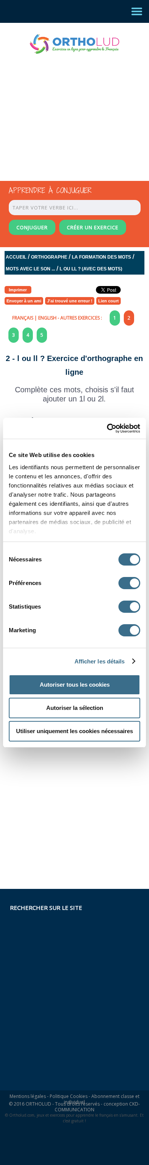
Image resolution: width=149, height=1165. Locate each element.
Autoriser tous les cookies (75, 684)
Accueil (16, 257)
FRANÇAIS (22, 318)
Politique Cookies (68, 1096)
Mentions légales (28, 1096)
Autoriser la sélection (74, 708)
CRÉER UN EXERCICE (92, 227)
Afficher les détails (99, 661)
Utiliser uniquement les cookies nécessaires (74, 731)
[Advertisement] (67, 110)
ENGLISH (47, 318)
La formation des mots (101, 257)
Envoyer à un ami (23, 301)
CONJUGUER (32, 227)
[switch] (129, 583)
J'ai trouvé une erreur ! (69, 301)
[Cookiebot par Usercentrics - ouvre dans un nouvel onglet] (107, 428)
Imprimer (18, 290)
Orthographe (49, 257)
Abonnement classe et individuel (101, 1099)
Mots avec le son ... (30, 269)
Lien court (108, 301)
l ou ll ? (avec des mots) (91, 269)
